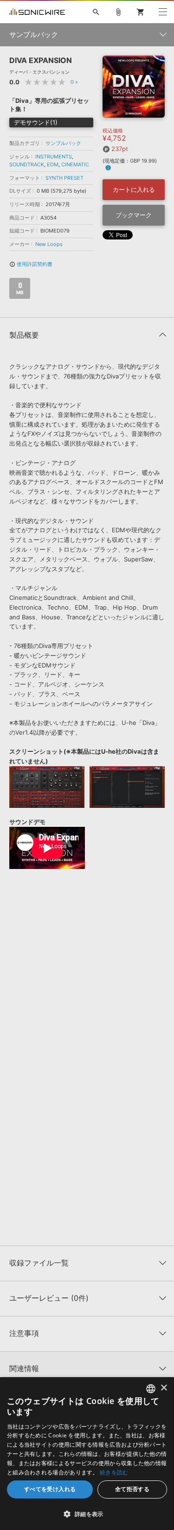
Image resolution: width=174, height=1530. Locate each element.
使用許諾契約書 (30, 264)
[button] (87, 1513)
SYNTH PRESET (64, 178)
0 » (74, 82)
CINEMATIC (75, 164)
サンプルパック (63, 143)
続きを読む (114, 1472)
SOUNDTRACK (26, 164)
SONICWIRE (37, 12)
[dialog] (87, 1453)
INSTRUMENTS (53, 156)
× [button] (163, 1388)
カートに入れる (134, 189)
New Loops (49, 244)
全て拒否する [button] (132, 1489)
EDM (52, 164)
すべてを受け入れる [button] (50, 1489)
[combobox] (150, 1388)
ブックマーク (134, 215)
